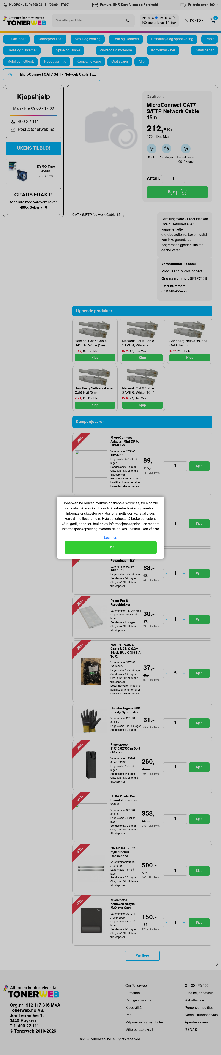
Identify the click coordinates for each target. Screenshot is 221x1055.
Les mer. (110, 538)
